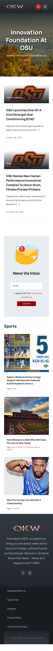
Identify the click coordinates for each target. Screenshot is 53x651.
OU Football (28, 447)
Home (10, 55)
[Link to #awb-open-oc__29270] (38, 6)
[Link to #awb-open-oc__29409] (45, 6)
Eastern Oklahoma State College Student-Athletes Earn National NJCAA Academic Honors (24, 380)
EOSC (14, 388)
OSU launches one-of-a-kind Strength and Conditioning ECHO (24, 114)
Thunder (15, 508)
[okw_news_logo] (14, 5)
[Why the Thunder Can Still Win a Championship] (26, 458)
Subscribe (26, 304)
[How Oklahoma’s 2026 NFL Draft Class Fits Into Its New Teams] (26, 398)
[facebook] (23, 573)
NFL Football (17, 447)
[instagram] (30, 573)
